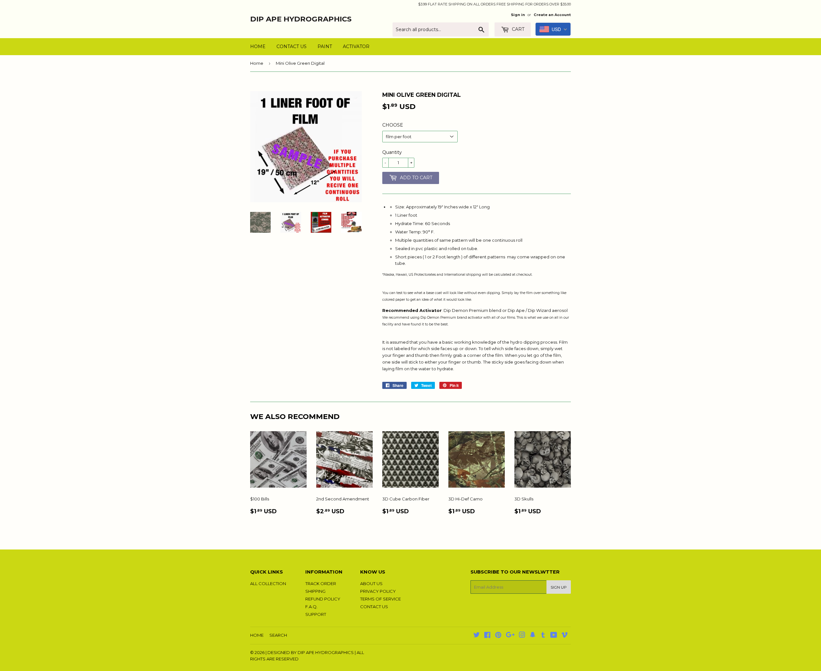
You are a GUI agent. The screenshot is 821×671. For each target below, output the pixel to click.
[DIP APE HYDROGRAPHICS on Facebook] (487, 635)
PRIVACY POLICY (378, 591)
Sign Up (559, 587)
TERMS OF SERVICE (380, 598)
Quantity (392, 152)
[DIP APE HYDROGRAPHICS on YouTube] (553, 635)
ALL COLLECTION (268, 583)
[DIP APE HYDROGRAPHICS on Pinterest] (498, 635)
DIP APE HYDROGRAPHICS (300, 18)
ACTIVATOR (356, 46)
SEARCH (278, 635)
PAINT (324, 46)
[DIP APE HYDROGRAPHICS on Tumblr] (543, 635)
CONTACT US (291, 46)
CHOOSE (392, 125)
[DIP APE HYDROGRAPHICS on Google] (510, 635)
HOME (258, 46)
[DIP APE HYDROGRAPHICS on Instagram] (522, 635)
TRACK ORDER (320, 583)
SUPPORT (315, 614)
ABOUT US (371, 583)
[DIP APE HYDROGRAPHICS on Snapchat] (532, 635)
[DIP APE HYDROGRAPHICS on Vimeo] (564, 635)
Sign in (518, 15)
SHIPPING (315, 591)
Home (256, 63)
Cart (517, 29)
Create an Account (552, 15)
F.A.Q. (311, 606)
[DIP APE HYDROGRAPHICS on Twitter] (476, 635)
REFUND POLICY (322, 598)
